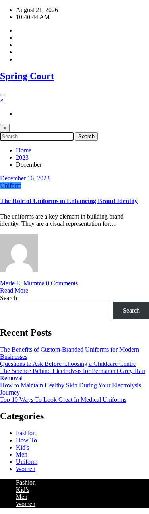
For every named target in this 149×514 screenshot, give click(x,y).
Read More (14, 290)
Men (21, 454)
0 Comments (62, 283)
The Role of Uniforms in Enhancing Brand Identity (69, 200)
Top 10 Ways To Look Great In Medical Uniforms (63, 399)
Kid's (22, 447)
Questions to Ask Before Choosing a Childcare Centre (68, 363)
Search (8, 298)
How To (26, 440)
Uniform (10, 185)
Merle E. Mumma (22, 283)
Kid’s (22, 489)
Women (25, 468)
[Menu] (3, 95)
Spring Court (27, 76)
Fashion (26, 433)
